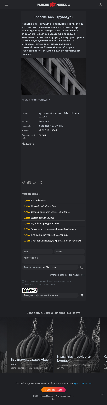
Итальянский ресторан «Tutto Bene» (47, 212)
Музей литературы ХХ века (42, 223)
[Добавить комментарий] (102, 393)
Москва (34, 100)
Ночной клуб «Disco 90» (40, 206)
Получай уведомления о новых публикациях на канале (53, 383)
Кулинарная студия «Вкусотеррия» (46, 235)
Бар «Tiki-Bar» (35, 200)
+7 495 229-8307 (48, 130)
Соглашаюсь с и (48, 282)
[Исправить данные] (34, 182)
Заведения (45, 100)
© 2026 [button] (53, 396)
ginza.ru (42, 135)
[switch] (83, 275)
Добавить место (53, 389)
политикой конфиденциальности (54, 281)
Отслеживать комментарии (65, 274)
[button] (23, 182)
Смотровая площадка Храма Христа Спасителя (52, 240)
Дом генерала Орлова (39, 217)
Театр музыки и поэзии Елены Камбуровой (50, 229)
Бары (25, 100)
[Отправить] (81, 295)
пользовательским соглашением (40, 284)
